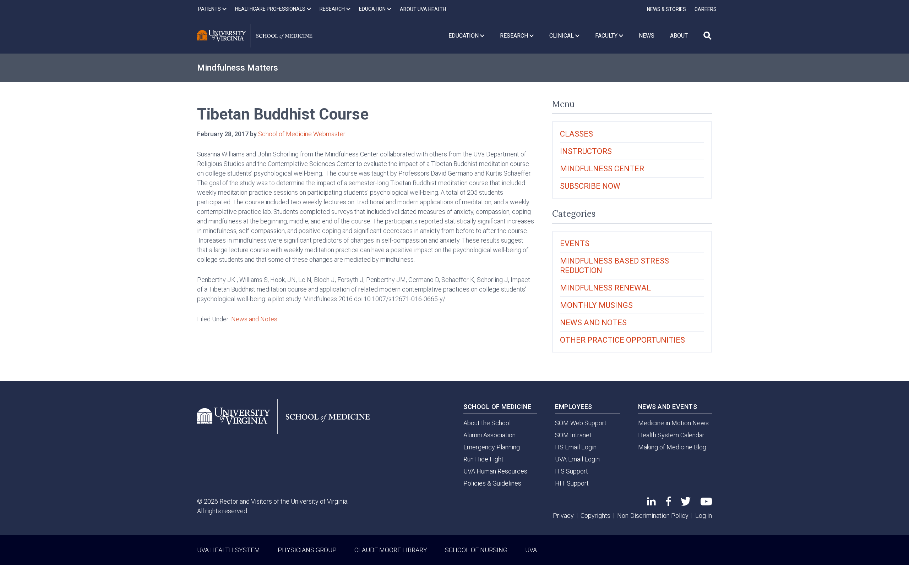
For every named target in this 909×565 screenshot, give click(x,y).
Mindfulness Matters (237, 68)
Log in (703, 515)
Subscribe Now (590, 186)
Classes (576, 133)
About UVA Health (423, 9)
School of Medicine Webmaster (301, 134)
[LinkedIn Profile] (651, 503)
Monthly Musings (596, 305)
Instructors (586, 151)
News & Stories (666, 9)
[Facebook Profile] (668, 503)
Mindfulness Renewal (605, 287)
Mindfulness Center (602, 168)
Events (574, 243)
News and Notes (254, 319)
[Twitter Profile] (686, 503)
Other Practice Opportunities (622, 340)
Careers (706, 9)
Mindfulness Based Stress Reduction (614, 265)
